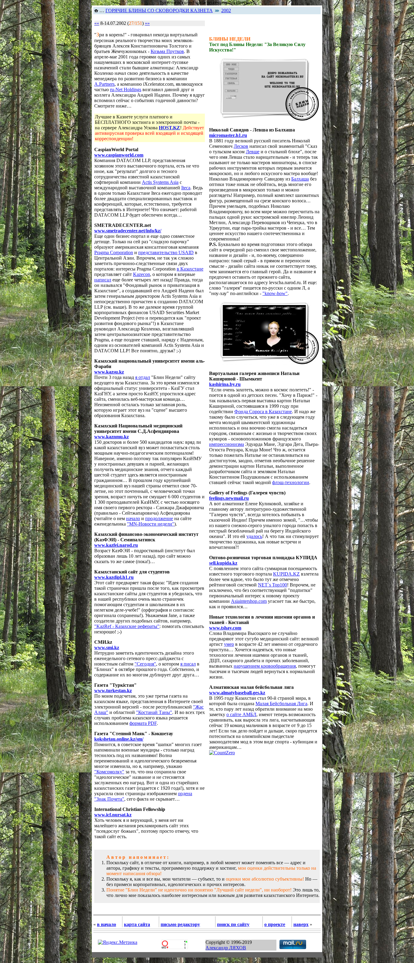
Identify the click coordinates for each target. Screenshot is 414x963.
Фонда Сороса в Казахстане (263, 411)
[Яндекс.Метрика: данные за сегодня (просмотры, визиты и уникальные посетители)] (117, 942)
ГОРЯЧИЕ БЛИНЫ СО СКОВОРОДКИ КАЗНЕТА (159, 10)
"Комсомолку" (109, 771)
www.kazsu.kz (109, 371)
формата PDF (143, 723)
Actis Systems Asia (160, 182)
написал (102, 279)
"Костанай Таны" (154, 712)
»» (147, 23)
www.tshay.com (225, 627)
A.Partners (104, 84)
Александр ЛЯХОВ (225, 947)
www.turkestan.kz (113, 690)
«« (96, 23)
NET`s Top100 (272, 584)
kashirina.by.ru (225, 384)
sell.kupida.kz (223, 563)
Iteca (185, 187)
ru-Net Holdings (125, 89)
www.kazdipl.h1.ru (114, 577)
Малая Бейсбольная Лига (281, 703)
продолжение (159, 518)
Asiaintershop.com (249, 601)
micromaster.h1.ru (228, 135)
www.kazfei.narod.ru (116, 545)
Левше (252, 151)
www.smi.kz (106, 647)
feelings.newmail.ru (229, 498)
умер (229, 644)
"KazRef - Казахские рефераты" (126, 626)
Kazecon (141, 274)
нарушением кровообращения (265, 666)
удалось (254, 536)
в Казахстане (190, 268)
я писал (188, 663)
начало (133, 518)
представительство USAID (166, 252)
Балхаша (300, 178)
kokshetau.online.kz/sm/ (118, 739)
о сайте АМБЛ (241, 714)
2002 (226, 10)
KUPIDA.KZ (286, 573)
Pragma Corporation (113, 252)
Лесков (241, 146)
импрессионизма (226, 444)
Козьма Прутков (167, 51)
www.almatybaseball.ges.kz (237, 692)
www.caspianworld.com (118, 155)
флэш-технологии (290, 482)
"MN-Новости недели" (150, 523)
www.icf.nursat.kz (113, 814)
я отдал (142, 377)
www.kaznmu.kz (111, 436)
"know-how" (275, 293)
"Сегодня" (145, 663)
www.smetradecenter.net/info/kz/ (127, 230)
